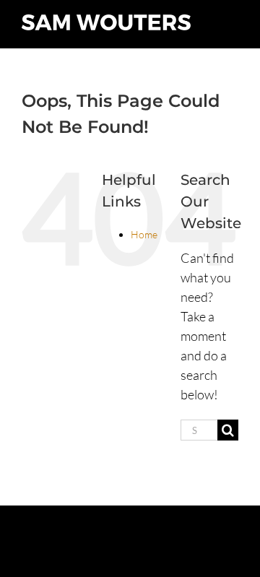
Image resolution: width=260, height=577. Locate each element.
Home (144, 234)
